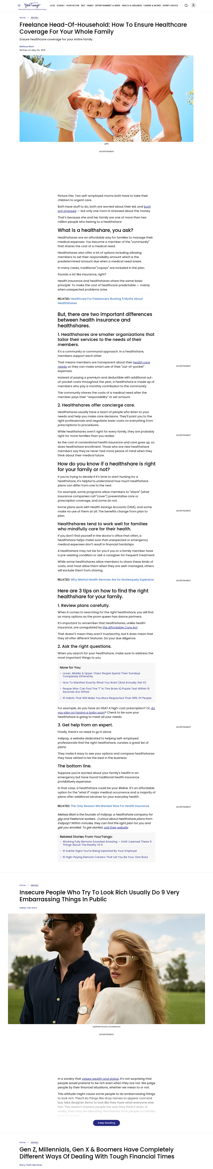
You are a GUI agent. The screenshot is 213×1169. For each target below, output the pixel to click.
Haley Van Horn (28, 907)
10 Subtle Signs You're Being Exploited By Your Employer (100, 850)
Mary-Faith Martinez (31, 1165)
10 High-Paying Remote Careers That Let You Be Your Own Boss (105, 857)
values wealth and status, (100, 1079)
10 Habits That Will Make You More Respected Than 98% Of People (107, 698)
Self (83, 5)
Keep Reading (106, 1123)
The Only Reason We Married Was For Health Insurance (110, 806)
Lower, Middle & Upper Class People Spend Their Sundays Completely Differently (101, 675)
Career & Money (152, 5)
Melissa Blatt (27, 46)
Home (23, 17)
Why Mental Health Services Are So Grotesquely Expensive (112, 580)
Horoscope (72, 5)
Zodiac (61, 5)
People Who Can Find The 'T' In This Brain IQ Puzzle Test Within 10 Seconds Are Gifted (106, 690)
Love (52, 5)
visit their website (116, 827)
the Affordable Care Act (120, 627)
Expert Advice (170, 5)
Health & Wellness (132, 5)
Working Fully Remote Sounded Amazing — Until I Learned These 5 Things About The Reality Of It (107, 843)
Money (34, 17)
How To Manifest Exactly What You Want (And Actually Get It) (104, 682)
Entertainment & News (107, 5)
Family (90, 5)
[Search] (185, 5)
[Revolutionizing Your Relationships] (32, 5)
